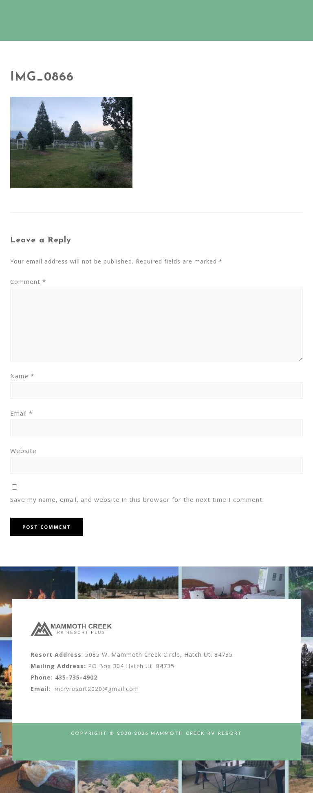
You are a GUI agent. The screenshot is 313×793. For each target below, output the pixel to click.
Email (21, 413)
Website (23, 451)
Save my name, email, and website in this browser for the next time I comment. (137, 499)
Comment (28, 281)
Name (22, 376)
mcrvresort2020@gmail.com (97, 689)
